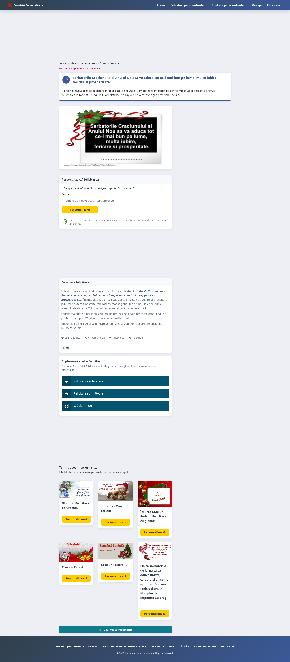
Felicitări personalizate (187, 5)
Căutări (184, 646)
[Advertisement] (145, 37)
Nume (103, 63)
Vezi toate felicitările (118, 629)
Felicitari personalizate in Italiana (76, 646)
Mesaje (256, 5)
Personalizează (76, 519)
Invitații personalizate (228, 5)
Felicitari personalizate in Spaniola (124, 646)
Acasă (160, 5)
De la (65, 194)
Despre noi (228, 646)
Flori (66, 347)
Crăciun (114, 63)
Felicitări (273, 5)
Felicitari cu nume (162, 646)
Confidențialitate (205, 646)
